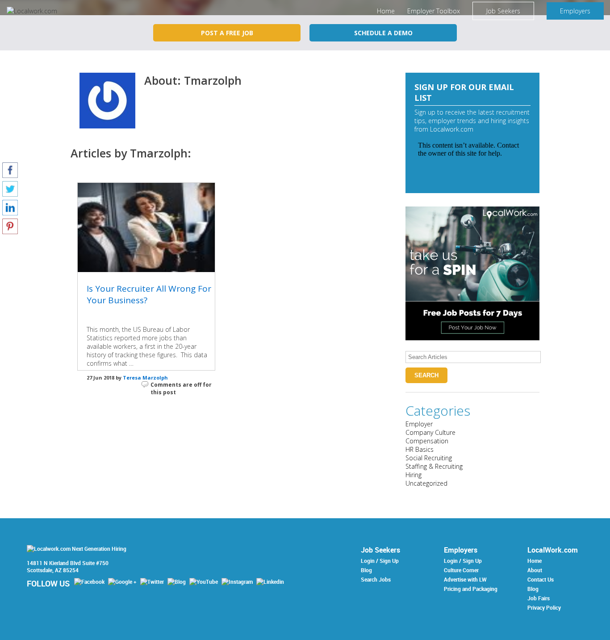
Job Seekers (503, 11)
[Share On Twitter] (10, 188)
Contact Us (540, 579)
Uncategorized (426, 483)
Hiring (413, 475)
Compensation (426, 441)
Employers (575, 11)
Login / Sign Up (380, 560)
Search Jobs (376, 579)
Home (386, 11)
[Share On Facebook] (10, 169)
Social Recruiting (428, 458)
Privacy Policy (544, 607)
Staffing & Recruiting (434, 466)
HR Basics (419, 449)
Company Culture (430, 432)
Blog (366, 570)
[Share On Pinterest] (10, 225)
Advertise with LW (465, 579)
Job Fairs (538, 598)
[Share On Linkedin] (10, 207)
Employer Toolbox (433, 11)
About (534, 570)
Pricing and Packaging (470, 588)
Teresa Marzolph (145, 377)
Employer (419, 424)
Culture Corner (461, 570)
